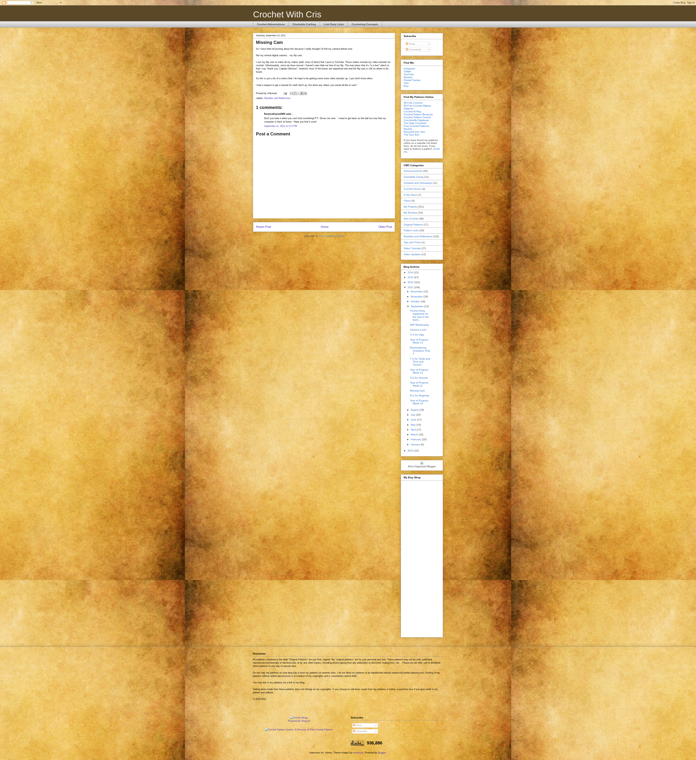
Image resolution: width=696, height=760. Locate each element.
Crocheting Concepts (365, 24)
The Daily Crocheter (415, 123)
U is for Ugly (417, 334)
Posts (411, 43)
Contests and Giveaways (418, 182)
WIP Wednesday (419, 324)
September (417, 306)
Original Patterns (413, 224)
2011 (411, 287)
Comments (414, 49)
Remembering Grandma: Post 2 (420, 350)
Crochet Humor (412, 188)
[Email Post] (285, 93)
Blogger (382, 752)
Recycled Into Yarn (414, 131)
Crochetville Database (416, 120)
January (416, 444)
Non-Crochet (411, 218)
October (416, 301)
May (413, 424)
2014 (411, 272)
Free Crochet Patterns (416, 126)
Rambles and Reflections (277, 98)
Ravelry (408, 77)
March (415, 434)
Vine (406, 83)
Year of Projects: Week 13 (419, 341)
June (414, 419)
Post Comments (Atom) (331, 236)
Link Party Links (334, 24)
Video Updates (412, 254)
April (414, 429)
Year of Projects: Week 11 (419, 384)
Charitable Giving (413, 176)
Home (325, 226)
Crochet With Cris (287, 14)
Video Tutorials (412, 248)
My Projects (410, 206)
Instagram (409, 68)
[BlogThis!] (295, 93)
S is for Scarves (419, 377)
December (417, 291)
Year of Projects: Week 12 (419, 371)
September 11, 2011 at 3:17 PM (280, 126)
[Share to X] (298, 93)
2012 (411, 282)
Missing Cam (417, 390)
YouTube (409, 74)
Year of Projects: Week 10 (419, 402)
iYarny (407, 200)
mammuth (358, 752)
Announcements (413, 170)
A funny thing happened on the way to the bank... (419, 315)
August (415, 409)
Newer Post (263, 226)
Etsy (406, 85)
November (417, 296)
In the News (410, 194)
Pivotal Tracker (412, 80)
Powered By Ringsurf (299, 721)
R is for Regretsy (419, 395)
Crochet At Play (412, 111)
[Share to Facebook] (302, 93)
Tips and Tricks (412, 242)
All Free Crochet (413, 102)
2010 (411, 450)
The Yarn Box (411, 134)
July (413, 414)
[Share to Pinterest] (305, 93)
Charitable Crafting (304, 24)
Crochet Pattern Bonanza (418, 114)
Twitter (407, 71)
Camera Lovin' (418, 329)
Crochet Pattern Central (417, 117)
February (416, 439)
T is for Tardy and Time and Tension (420, 361)
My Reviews (410, 212)
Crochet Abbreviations (271, 24)
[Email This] (291, 93)
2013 (411, 277)
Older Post (385, 226)
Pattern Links (411, 230)
